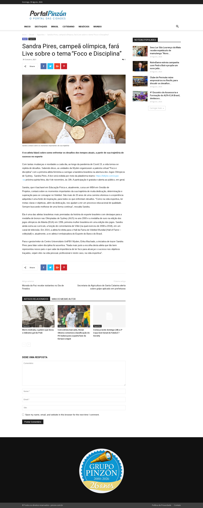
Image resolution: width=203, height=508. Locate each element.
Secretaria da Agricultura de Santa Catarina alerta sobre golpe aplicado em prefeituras (101, 287)
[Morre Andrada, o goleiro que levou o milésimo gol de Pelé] (38, 316)
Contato (177, 505)
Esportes (40, 34)
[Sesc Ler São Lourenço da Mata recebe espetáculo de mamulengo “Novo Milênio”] (140, 51)
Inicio (27, 26)
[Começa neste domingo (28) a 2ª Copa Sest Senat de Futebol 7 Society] (109, 316)
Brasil (54, 26)
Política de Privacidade (161, 505)
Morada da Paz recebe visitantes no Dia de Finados (43, 287)
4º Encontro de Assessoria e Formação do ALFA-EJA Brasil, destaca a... (165, 95)
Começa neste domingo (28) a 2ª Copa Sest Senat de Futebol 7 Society (107, 333)
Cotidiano (68, 26)
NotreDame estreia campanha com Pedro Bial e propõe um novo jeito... (164, 65)
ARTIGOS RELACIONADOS (36, 299)
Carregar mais (156, 108)
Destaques (41, 26)
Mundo (97, 26)
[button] (177, 26)
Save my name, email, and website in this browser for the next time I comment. (62, 414)
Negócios (84, 26)
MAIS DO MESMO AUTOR (64, 299)
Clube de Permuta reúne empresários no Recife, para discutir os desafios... (164, 80)
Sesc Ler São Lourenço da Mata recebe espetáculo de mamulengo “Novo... (165, 50)
